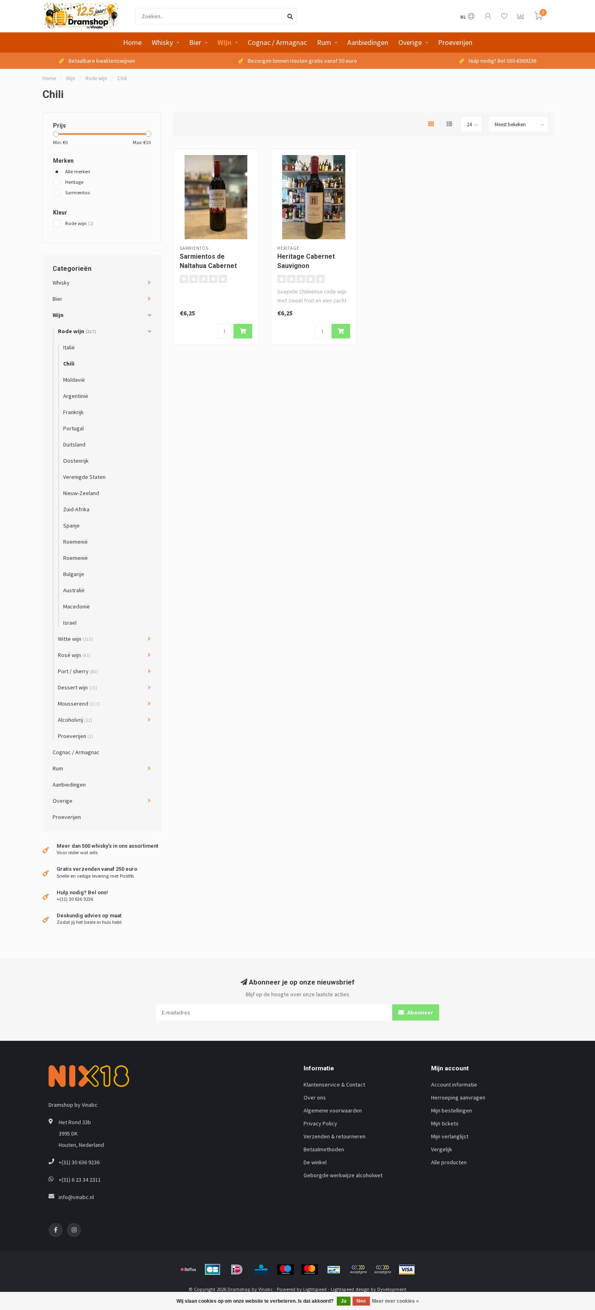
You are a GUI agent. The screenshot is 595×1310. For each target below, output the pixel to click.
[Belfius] (188, 1269)
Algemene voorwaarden (333, 1110)
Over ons (315, 1097)
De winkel (315, 1162)
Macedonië (76, 606)
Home (132, 42)
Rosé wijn (74, 655)
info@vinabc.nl (76, 1197)
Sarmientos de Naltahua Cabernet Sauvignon (208, 266)
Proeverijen (455, 42)
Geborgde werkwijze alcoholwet (343, 1175)
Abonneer (419, 1012)
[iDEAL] (237, 1269)
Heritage (74, 182)
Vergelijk (441, 1149)
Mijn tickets (445, 1123)
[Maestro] (285, 1269)
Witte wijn (75, 638)
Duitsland (74, 444)
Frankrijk (73, 412)
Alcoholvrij (75, 719)
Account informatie (454, 1084)
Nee (361, 1301)
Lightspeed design (350, 1289)
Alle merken (77, 171)
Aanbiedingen (367, 42)
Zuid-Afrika (76, 509)
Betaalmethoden (324, 1149)
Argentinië (75, 396)
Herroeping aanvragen (458, 1097)
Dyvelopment (391, 1289)
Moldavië (74, 379)
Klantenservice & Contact (334, 1084)
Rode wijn (79, 223)
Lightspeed (315, 1289)
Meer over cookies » (395, 1301)
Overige (410, 42)
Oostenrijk (76, 460)
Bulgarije (73, 574)
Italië (69, 347)
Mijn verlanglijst (449, 1136)
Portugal (73, 428)
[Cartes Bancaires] (212, 1269)
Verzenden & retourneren (335, 1136)
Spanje (71, 525)
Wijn (224, 42)
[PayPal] (358, 1269)
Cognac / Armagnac (277, 42)
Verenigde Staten (84, 477)
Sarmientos (77, 192)
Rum (324, 42)
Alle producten (449, 1162)
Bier (195, 42)
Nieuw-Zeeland (81, 493)
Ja (343, 1301)
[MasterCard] (310, 1269)
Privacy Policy (320, 1123)
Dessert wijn (77, 687)
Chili (68, 363)
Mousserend (79, 703)
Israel (69, 622)
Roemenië (75, 541)
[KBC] (261, 1269)
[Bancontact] (334, 1269)
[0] (538, 17)
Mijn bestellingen (451, 1110)
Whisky (162, 42)
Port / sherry (78, 671)
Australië (74, 590)
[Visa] (407, 1269)
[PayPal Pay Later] (382, 1269)
